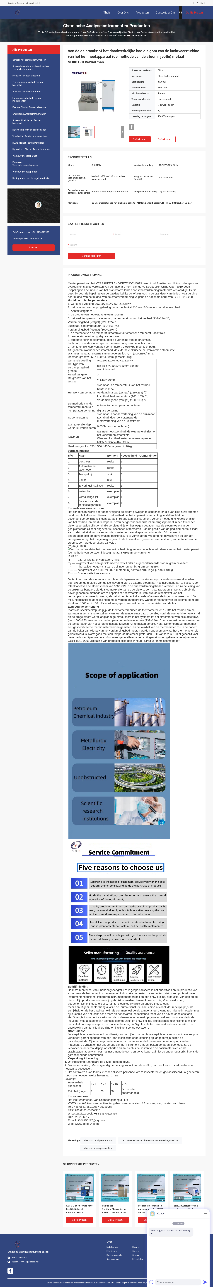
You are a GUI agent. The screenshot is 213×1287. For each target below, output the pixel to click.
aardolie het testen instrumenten (29, 60)
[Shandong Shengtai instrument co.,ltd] (17, 12)
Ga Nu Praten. (140, 139)
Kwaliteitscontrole (114, 1255)
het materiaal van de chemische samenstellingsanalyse (150, 1140)
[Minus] (205, 1214)
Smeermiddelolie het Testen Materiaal (26, 121)
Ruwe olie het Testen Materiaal (28, 143)
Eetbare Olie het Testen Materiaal (29, 107)
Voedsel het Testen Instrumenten (29, 136)
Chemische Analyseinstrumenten (63, 32)
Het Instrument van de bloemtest (29, 130)
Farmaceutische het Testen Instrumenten (26, 99)
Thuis (41, 32)
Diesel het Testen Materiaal (26, 75)
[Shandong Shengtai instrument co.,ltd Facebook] (193, 3)
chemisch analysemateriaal (98, 1140)
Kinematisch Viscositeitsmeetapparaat (25, 163)
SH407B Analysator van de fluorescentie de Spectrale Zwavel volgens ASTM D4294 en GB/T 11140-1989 (187, 1209)
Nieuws (135, 1247)
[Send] (205, 1282)
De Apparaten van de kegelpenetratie (31, 178)
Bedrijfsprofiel (112, 1247)
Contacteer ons (112, 1259)
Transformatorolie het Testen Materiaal (27, 83)
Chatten (33, 247)
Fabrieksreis (111, 1251)
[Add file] (151, 1282)
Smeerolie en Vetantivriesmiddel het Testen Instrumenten (30, 67)
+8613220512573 (40, 232)
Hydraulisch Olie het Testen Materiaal (31, 149)
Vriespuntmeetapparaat (24, 171)
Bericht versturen (91, 255)
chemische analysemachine (98, 1148)
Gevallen (136, 1251)
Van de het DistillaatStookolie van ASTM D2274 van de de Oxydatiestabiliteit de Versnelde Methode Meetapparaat (114, 1209)
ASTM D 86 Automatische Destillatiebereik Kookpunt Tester (79, 1209)
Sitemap (135, 1255)
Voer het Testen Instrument (26, 91)
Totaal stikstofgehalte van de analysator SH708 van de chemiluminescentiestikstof (151, 1209)
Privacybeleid (137, 1259)
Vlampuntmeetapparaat (24, 156)
